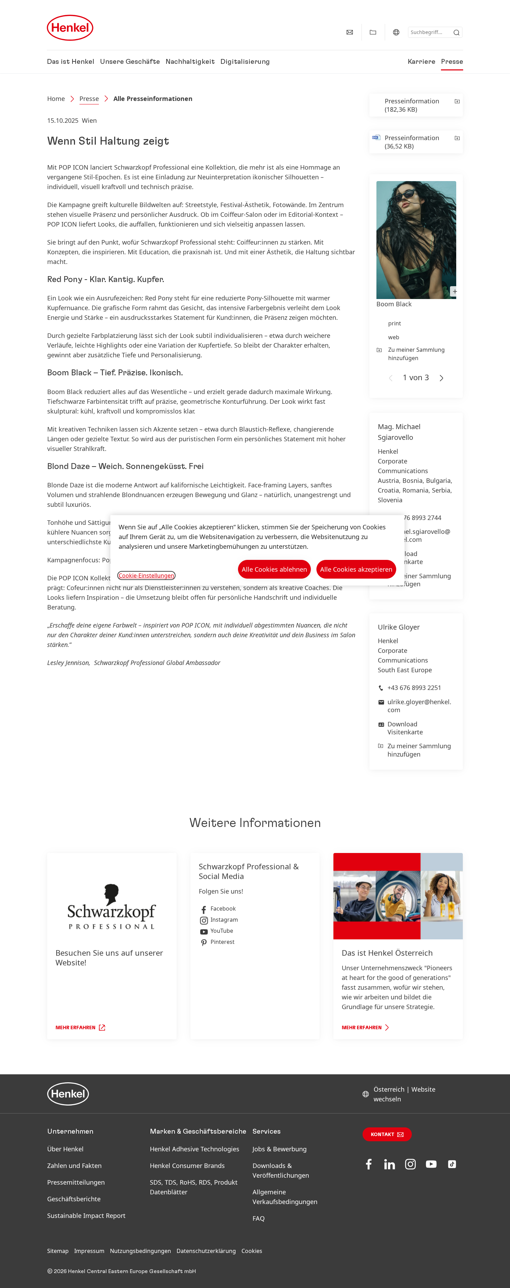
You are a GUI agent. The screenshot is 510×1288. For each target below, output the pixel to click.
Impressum (89, 1251)
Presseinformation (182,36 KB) (412, 105)
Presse (452, 62)
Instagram (224, 919)
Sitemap (58, 1251)
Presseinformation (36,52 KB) (412, 142)
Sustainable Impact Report (86, 1215)
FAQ (259, 1218)
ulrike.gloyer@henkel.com (419, 706)
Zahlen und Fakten (74, 1165)
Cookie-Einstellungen (146, 575)
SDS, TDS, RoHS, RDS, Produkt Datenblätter (194, 1187)
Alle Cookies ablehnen (274, 569)
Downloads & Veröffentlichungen (281, 1170)
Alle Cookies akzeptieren (356, 569)
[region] (257, 550)
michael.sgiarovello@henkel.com (419, 535)
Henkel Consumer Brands (187, 1165)
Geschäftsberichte (74, 1199)
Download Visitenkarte (405, 557)
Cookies (251, 1251)
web (393, 337)
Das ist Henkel (70, 62)
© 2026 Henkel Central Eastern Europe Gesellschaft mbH (121, 1271)
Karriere (421, 62)
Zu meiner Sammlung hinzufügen (416, 354)
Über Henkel (65, 1149)
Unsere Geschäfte (130, 62)
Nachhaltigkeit (190, 62)
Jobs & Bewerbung (280, 1149)
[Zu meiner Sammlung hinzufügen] (457, 105)
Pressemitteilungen (76, 1182)
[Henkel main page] (70, 28)
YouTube (222, 931)
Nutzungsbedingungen (140, 1251)
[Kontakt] (349, 32)
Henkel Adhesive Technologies (194, 1149)
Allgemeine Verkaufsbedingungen (285, 1197)
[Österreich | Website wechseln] (396, 32)
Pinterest (223, 942)
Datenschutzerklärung (206, 1251)
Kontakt (382, 1134)
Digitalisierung (245, 62)
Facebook (223, 908)
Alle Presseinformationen (153, 98)
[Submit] (456, 32)
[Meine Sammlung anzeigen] (373, 32)
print (394, 323)
